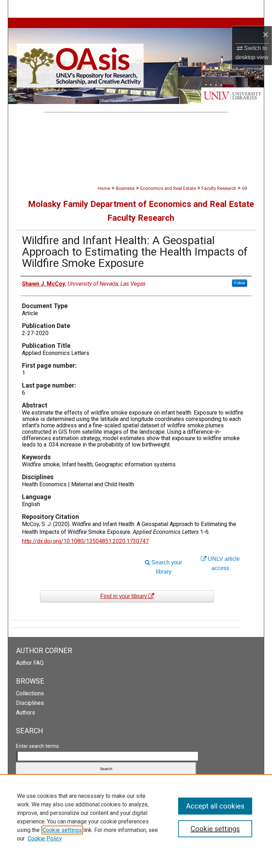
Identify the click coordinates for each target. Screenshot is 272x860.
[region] (136, 817)
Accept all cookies (215, 806)
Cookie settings (62, 830)
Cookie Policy (45, 838)
